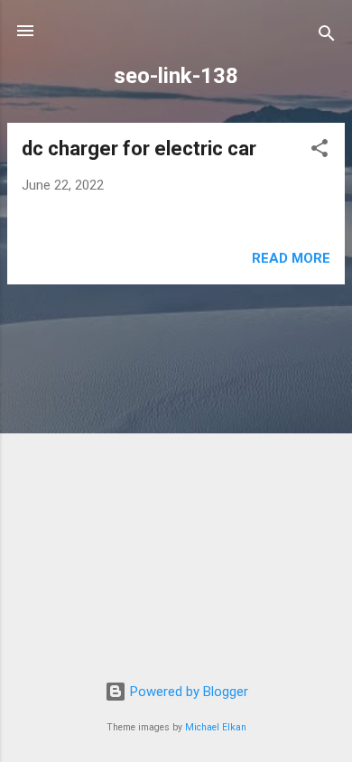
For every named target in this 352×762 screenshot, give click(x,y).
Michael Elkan (215, 727)
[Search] (327, 36)
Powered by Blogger (187, 691)
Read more (291, 258)
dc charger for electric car (139, 148)
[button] (319, 151)
